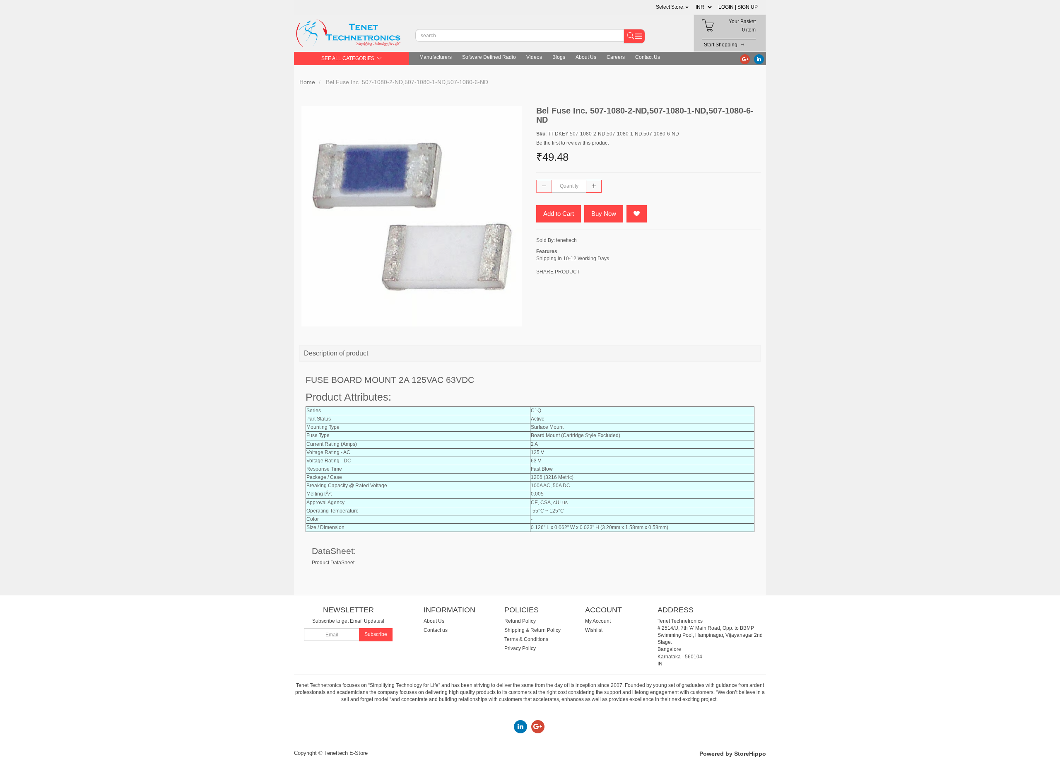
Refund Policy (520, 621)
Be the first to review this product (572, 143)
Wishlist (593, 630)
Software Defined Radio (489, 57)
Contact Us (647, 57)
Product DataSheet (333, 563)
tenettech (566, 240)
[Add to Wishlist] (636, 213)
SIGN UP (747, 7)
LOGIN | (727, 7)
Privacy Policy (520, 648)
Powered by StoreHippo (732, 753)
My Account (598, 621)
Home (307, 82)
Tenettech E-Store (346, 753)
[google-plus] (745, 59)
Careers (616, 57)
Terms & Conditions (526, 639)
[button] (672, 7)
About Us (586, 57)
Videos (534, 57)
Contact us (436, 630)
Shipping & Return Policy (532, 630)
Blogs (558, 57)
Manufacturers (435, 57)
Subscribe (375, 634)
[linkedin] (759, 59)
